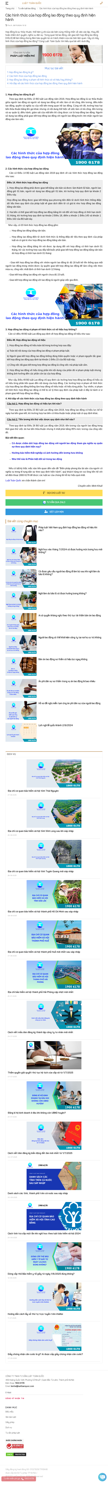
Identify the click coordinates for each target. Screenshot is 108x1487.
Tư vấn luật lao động (27, 9)
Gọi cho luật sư (56, 493)
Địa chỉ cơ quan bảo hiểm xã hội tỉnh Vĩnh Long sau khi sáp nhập (41, 831)
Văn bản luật (10, 1417)
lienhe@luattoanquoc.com (22, 1386)
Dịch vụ (8, 1428)
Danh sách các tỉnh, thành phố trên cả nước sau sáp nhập (38, 1193)
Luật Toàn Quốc (31, 3)
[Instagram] (95, 1470)
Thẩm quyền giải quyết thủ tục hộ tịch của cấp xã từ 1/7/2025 (40, 1073)
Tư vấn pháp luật (12, 1433)
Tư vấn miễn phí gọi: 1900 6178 (19, 1479)
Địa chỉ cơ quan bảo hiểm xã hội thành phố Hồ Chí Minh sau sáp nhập (43, 912)
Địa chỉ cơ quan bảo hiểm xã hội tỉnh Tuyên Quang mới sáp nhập (41, 871)
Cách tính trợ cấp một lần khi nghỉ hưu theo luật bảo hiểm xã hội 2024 (44, 1234)
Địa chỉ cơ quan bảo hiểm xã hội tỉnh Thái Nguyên (33, 791)
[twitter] (85, 1470)
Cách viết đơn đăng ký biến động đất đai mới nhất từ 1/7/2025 (40, 1153)
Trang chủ (9, 9)
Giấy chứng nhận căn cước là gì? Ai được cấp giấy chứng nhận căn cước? (45, 1354)
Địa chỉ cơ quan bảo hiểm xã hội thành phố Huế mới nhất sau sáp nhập (44, 952)
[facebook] (78, 1470)
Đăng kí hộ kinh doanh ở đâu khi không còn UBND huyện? (37, 1113)
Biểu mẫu (9, 1412)
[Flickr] (101, 1470)
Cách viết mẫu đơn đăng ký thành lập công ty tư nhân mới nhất (40, 1032)
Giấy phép (9, 1423)
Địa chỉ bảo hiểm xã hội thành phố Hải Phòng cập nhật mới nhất (40, 992)
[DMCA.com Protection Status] (54, 1454)
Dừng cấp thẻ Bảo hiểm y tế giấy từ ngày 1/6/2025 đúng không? (41, 1274)
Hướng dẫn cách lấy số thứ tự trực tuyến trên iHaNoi (35, 1314)
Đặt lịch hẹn (56, 512)
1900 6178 (19, 1383)
